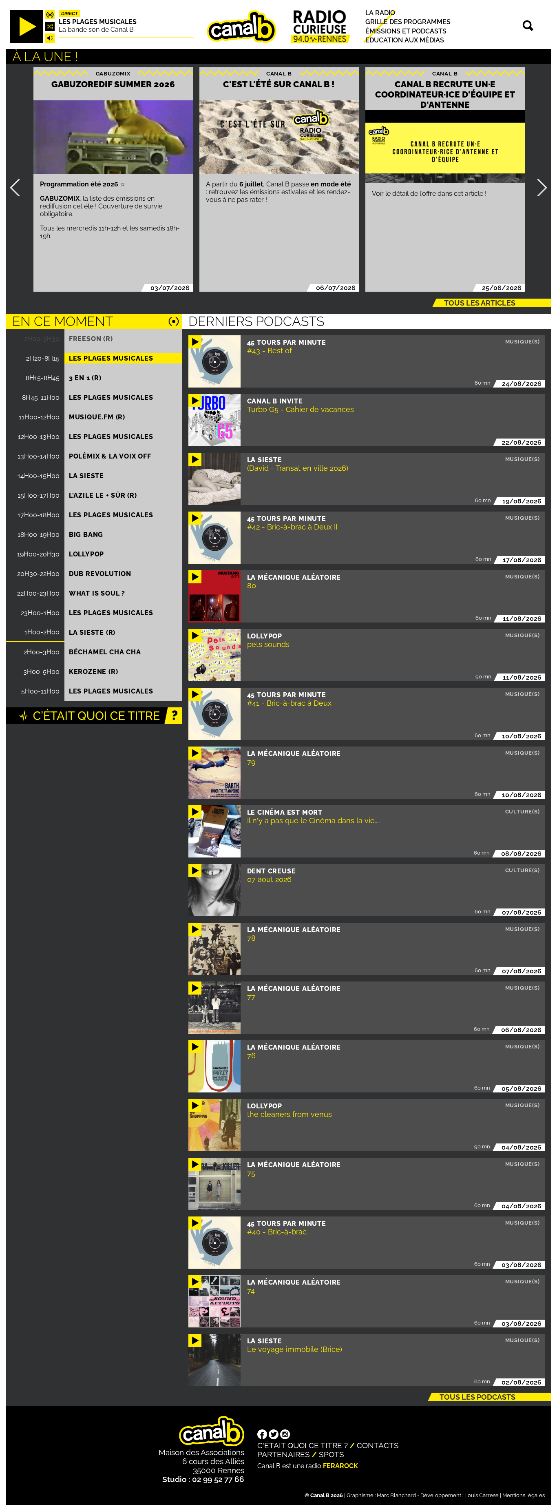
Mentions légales (523, 1495)
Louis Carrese (481, 1495)
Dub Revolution (100, 574)
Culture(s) (522, 812)
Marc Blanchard (396, 1495)
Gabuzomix (113, 74)
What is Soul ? (97, 593)
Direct (69, 13)
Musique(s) (522, 342)
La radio (380, 13)
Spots (331, 1454)
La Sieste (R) (92, 632)
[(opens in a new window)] (262, 1435)
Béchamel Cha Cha (105, 652)
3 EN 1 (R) (85, 378)
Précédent (18, 187)
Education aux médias (404, 40)
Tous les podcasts (477, 1397)
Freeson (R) (91, 339)
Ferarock (340, 1466)
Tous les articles (479, 303)
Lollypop (86, 554)
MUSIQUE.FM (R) (97, 417)
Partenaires (283, 1454)
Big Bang (86, 534)
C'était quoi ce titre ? (302, 1445)
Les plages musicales (98, 22)
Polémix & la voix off (110, 456)
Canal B (279, 74)
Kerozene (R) (93, 672)
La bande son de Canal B (96, 29)
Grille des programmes (408, 22)
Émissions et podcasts (405, 31)
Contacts (378, 1445)
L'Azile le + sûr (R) (103, 495)
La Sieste (86, 476)
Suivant (538, 187)
